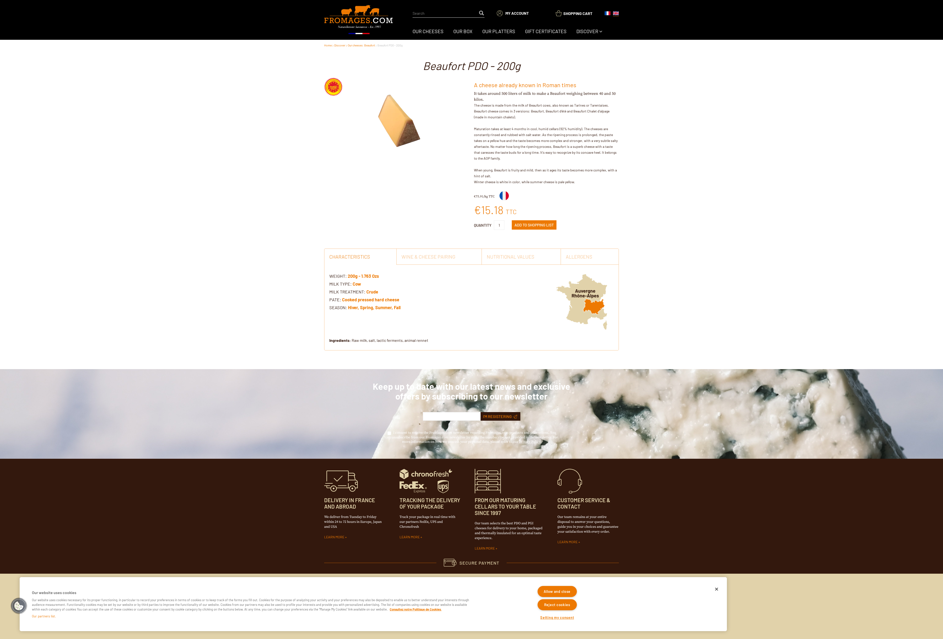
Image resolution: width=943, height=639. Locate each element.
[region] (373, 604)
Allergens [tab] (579, 257)
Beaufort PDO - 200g (389, 45)
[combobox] (449, 13)
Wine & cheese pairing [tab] (428, 257)
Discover (339, 45)
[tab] (471, 307)
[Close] (716, 589)
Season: (338, 307)
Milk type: (340, 284)
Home (328, 45)
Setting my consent (557, 617)
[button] (19, 606)
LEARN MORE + (335, 537)
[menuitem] (428, 31)
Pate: (335, 299)
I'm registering (497, 416)
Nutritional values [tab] (510, 257)
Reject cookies (557, 605)
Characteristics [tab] (349, 257)
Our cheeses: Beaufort (361, 45)
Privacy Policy (529, 442)
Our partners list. (44, 616)
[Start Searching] (482, 13)
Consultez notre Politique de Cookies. (416, 609)
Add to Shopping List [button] (534, 224)
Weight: (338, 276)
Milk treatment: (347, 291)
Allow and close (557, 591)
